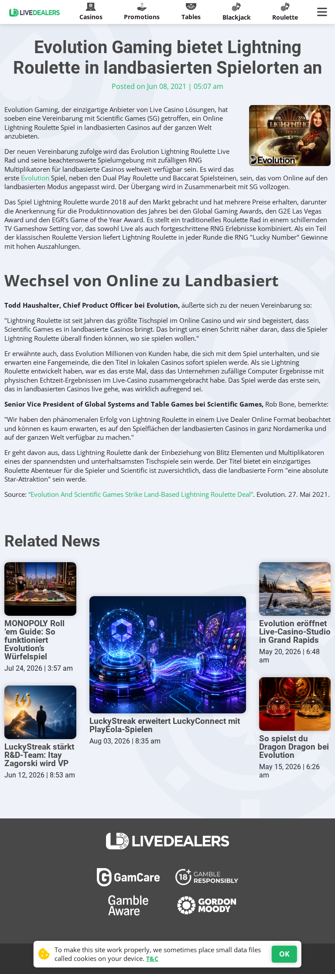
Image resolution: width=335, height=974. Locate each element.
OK (284, 954)
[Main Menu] (324, 12)
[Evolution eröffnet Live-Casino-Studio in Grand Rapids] (295, 589)
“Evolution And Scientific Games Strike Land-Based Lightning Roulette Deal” (140, 494)
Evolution (35, 177)
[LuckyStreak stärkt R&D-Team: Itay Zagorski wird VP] (40, 712)
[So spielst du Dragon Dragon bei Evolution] (295, 704)
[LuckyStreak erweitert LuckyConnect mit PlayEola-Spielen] (167, 654)
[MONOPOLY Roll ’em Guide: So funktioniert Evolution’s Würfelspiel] (40, 589)
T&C (152, 958)
